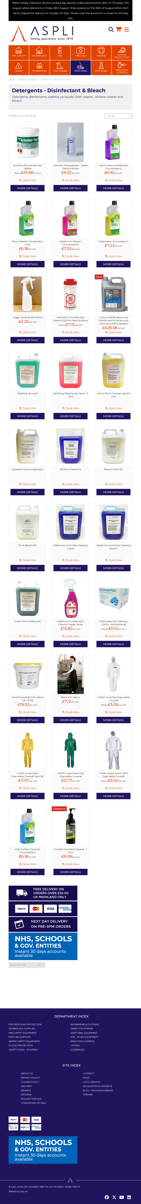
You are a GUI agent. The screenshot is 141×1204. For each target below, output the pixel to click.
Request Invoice (31, 1098)
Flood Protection (122, 56)
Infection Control (122, 71)
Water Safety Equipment (24, 1041)
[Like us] (106, 1197)
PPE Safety (19, 55)
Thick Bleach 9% (27, 545)
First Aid (80, 55)
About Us (27, 1073)
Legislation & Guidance (97, 1086)
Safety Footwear (81, 1028)
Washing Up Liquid (27, 393)
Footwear (60, 70)
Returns (26, 1094)
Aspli (14, 1186)
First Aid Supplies (20, 1037)
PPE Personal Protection (25, 1024)
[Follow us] (114, 1197)
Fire (60, 55)
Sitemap (88, 1094)
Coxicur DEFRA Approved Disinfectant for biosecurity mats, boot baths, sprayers (113, 320)
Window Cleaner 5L (70, 469)
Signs (18, 70)
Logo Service (91, 1082)
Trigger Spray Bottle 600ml (27, 317)
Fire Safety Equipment (23, 1032)
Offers (75, 1045)
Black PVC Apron (70, 697)
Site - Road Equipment (84, 1037)
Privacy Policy (30, 1077)
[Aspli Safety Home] (41, 33)
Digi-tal (24, 1191)
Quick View (29, 180)
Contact (88, 1073)
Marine (101, 55)
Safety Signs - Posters (23, 1049)
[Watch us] (121, 1197)
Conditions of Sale (33, 1103)
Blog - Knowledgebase (98, 1090)
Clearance (77, 1049)
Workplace (39, 55)
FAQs (86, 1077)
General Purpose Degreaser (27, 469)
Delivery (26, 1086)
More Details (27, 188)
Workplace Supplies (22, 1028)
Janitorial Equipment (83, 1032)
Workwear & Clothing (84, 1024)
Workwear (39, 70)
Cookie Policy (30, 1082)
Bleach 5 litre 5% (113, 469)
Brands (26, 1090)
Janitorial (80, 70)
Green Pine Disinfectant (27, 621)
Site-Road (101, 70)
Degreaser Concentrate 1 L (113, 241)
